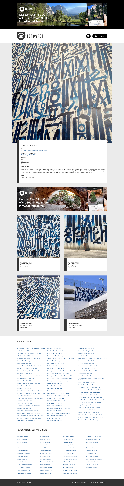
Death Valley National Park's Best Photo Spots (30, 398)
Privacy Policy (85, 482)
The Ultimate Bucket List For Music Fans (89, 402)
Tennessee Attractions (92, 442)
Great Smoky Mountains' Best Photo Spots (29, 418)
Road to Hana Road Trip (85, 356)
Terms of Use (94, 482)
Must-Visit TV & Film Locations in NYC (58, 395)
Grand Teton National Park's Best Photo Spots (30, 415)
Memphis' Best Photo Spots (55, 388)
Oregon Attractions (68, 467)
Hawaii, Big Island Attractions (25, 464)
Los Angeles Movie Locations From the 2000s (60, 375)
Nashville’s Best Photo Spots (55, 398)
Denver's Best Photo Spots (24, 400)
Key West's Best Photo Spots (55, 363)
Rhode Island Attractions (70, 473)
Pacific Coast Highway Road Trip (56, 415)
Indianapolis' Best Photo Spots (56, 356)
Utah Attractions (90, 448)
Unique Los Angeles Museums (86, 405)
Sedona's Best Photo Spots (86, 375)
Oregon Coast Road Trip (54, 410)
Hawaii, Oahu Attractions (24, 473)
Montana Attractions (68, 436)
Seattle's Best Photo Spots (85, 373)
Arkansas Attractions (22, 445)
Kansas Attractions (45, 448)
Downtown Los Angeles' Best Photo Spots (28, 405)
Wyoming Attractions (91, 467)
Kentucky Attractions (45, 450)
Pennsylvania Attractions (70, 470)
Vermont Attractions (91, 450)
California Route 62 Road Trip (25, 378)
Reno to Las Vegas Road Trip (86, 353)
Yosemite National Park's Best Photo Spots (90, 417)
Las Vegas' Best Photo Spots (55, 368)
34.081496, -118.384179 (28, 155)
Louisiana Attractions (46, 453)
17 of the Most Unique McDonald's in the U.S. (30, 353)
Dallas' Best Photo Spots (24, 395)
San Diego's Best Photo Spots (86, 363)
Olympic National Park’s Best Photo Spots (59, 408)
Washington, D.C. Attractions (94, 459)
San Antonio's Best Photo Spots (87, 361)
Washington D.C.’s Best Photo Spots (88, 412)
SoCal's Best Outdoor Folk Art (86, 382)
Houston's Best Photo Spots (55, 351)
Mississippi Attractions (46, 470)
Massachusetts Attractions (47, 462)
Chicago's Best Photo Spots (24, 385)
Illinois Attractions (45, 439)
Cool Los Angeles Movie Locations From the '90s (31, 393)
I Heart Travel (76, 482)
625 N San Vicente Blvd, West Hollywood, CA (34, 150)
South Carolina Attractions (93, 436)
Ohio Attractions (67, 462)
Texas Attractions (90, 445)
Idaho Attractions (44, 436)
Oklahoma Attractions (69, 464)
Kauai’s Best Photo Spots (54, 361)
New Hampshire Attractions (70, 445)
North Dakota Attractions (70, 459)
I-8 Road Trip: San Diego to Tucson (57, 353)
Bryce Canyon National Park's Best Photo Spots (30, 375)
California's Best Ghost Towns (25, 380)
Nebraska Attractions (69, 439)
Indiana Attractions (45, 442)
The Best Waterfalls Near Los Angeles (89, 392)
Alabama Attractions (22, 436)
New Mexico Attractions (69, 450)
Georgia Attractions (22, 462)
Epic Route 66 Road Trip (24, 408)
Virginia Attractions (91, 453)
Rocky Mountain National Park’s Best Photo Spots (92, 358)
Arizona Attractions (22, 442)
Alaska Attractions (22, 439)
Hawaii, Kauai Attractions (24, 467)
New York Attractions (68, 453)
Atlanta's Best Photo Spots (24, 361)
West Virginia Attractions (93, 462)
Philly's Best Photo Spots (54, 418)
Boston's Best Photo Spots (24, 373)
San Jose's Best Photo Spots (86, 368)
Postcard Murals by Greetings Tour (88, 351)
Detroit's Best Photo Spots (24, 403)
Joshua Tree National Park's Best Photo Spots (60, 358)
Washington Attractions (92, 456)
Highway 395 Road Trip (54, 348)
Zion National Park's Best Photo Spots (89, 419)
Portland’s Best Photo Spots (86, 348)
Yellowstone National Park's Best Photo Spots (91, 414)
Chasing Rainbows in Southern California (28, 383)
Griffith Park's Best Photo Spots (26, 420)
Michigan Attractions (45, 464)
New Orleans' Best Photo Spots (56, 400)
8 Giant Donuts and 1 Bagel (24, 356)
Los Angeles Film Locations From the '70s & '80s (61, 370)
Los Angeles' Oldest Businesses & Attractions (60, 378)
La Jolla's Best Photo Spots (55, 365)
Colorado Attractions (22, 450)
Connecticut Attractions (23, 453)
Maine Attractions (45, 456)
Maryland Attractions (45, 459)
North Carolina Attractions (70, 456)
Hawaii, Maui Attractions (23, 470)
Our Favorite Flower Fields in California (58, 413)
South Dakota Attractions (93, 439)
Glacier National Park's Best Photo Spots (28, 413)
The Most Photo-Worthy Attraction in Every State (92, 400)
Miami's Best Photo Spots (54, 390)
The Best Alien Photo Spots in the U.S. (89, 387)
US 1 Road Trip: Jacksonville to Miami (89, 407)
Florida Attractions (22, 459)
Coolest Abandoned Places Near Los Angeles (30, 390)
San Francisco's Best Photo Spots (87, 365)
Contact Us (103, 482)
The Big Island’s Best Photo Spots (87, 395)
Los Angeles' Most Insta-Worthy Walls (58, 373)
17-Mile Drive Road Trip (23, 351)
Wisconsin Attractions (92, 464)
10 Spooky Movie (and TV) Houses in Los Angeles (31, 348)
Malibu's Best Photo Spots (54, 383)
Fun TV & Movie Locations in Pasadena (28, 410)
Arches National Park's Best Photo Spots (28, 358)
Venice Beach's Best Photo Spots (87, 410)
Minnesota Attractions (46, 467)
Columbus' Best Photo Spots (25, 388)
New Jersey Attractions (69, 448)
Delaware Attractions (22, 456)
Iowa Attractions (44, 445)
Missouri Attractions (45, 473)
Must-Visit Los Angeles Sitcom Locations (58, 393)
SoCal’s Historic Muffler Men (86, 385)
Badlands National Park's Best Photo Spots (29, 365)
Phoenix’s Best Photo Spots (55, 420)
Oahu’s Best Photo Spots (54, 405)
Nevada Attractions (68, 442)
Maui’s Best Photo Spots (54, 385)
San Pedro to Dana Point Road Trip (88, 370)
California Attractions (22, 448)
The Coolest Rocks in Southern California (90, 397)
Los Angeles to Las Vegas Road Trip (57, 380)
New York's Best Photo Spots (55, 403)
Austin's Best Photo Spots (24, 363)
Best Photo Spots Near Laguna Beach (27, 368)
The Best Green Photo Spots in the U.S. (89, 390)
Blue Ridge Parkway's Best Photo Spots (28, 370)
